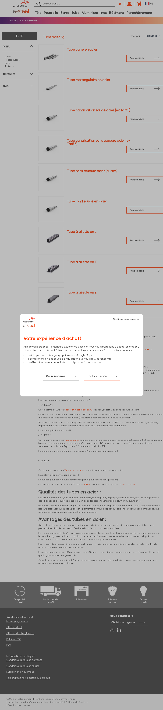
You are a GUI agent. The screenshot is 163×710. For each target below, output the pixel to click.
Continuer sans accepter (126, 319)
